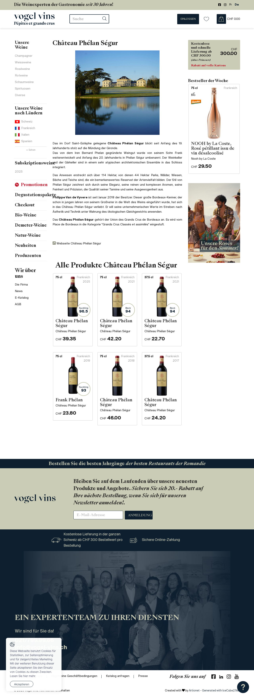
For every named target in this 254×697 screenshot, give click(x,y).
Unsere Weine (22, 45)
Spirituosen (22, 88)
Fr (230, 4)
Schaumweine (24, 82)
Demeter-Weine (31, 226)
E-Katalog (22, 297)
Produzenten (28, 256)
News (19, 291)
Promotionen (34, 185)
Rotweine (21, 75)
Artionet (194, 690)
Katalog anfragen (117, 676)
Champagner (23, 56)
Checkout (25, 205)
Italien (25, 134)
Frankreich (28, 128)
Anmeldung (140, 515)
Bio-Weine (25, 215)
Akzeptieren (21, 684)
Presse (143, 676)
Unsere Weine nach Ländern (29, 111)
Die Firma (21, 284)
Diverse (20, 95)
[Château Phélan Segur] (117, 92)
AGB (18, 304)
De (237, 4)
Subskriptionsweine (35, 163)
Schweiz (27, 121)
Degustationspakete (35, 195)
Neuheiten (25, 246)
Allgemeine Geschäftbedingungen (74, 676)
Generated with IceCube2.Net (221, 690)
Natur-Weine (28, 236)
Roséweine (22, 69)
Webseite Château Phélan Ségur (78, 243)
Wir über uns (25, 273)
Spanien (26, 141)
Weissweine (23, 62)
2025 (19, 171)
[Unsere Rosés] (214, 223)
